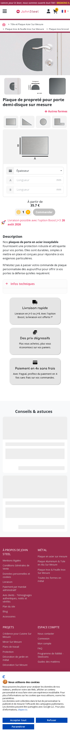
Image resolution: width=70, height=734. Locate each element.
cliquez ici (22, 709)
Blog (5, 611)
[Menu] (3, 11)
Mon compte (44, 643)
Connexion (43, 638)
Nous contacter (46, 633)
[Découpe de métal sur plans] (27, 11)
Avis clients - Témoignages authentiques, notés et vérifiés (17, 598)
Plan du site (9, 606)
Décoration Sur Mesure (15, 664)
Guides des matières (49, 661)
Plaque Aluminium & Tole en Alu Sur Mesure (51, 563)
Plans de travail (11, 646)
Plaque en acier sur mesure (52, 556)
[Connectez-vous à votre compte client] (48, 11)
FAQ (40, 648)
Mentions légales (12, 560)
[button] (65, 11)
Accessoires (9, 616)
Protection (8, 651)
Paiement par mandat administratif (14, 588)
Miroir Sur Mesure (12, 641)
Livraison (7, 581)
